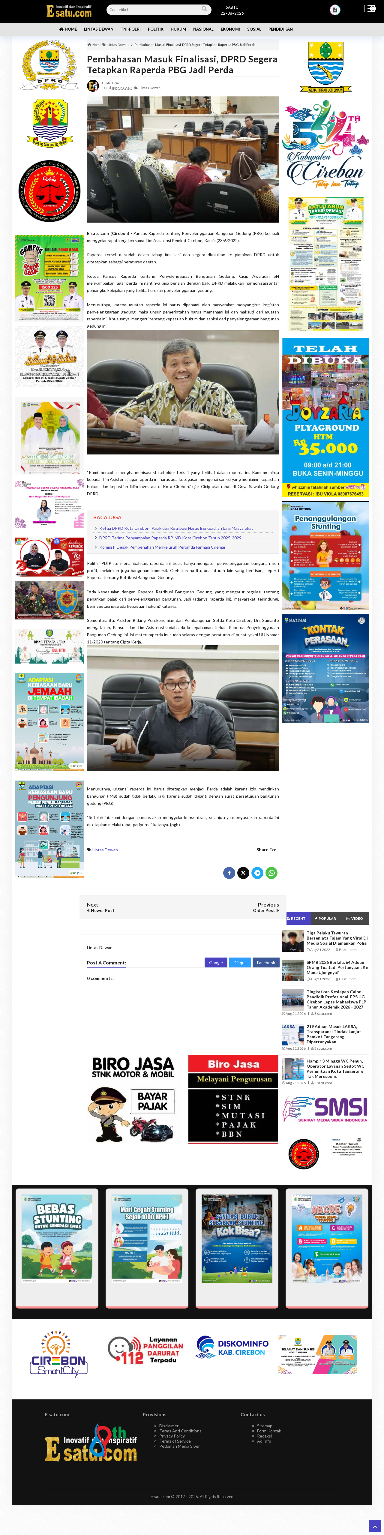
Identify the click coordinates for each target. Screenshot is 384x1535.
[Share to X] (243, 873)
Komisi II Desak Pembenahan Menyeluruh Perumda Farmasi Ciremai (162, 547)
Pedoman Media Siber (179, 1446)
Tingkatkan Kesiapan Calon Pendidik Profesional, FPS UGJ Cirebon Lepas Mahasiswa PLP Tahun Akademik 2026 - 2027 (337, 999)
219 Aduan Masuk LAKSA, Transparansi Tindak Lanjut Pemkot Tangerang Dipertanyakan (334, 1034)
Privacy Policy (172, 1435)
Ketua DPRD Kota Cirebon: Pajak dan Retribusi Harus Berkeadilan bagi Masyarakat (176, 528)
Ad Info (264, 1441)
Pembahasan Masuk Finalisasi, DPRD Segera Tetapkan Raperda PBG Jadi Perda (182, 64)
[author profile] (93, 85)
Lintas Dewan (105, 849)
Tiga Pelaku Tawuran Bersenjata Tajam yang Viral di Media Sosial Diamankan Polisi (337, 938)
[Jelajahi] (371, 8)
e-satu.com (160, 1496)
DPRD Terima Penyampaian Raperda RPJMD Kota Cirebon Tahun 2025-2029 (170, 537)
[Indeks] (335, 9)
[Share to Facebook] (229, 873)
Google (216, 962)
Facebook (266, 962)
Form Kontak (269, 1430)
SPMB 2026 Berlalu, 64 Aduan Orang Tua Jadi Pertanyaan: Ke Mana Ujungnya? (337, 967)
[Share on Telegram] (257, 873)
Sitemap (264, 1425)
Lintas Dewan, (150, 88)
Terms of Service (175, 1441)
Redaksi (264, 1435)
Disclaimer (168, 1425)
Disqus (240, 962)
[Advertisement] (49, 978)
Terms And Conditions (180, 1430)
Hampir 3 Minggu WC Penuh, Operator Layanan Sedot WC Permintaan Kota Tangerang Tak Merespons (335, 1068)
